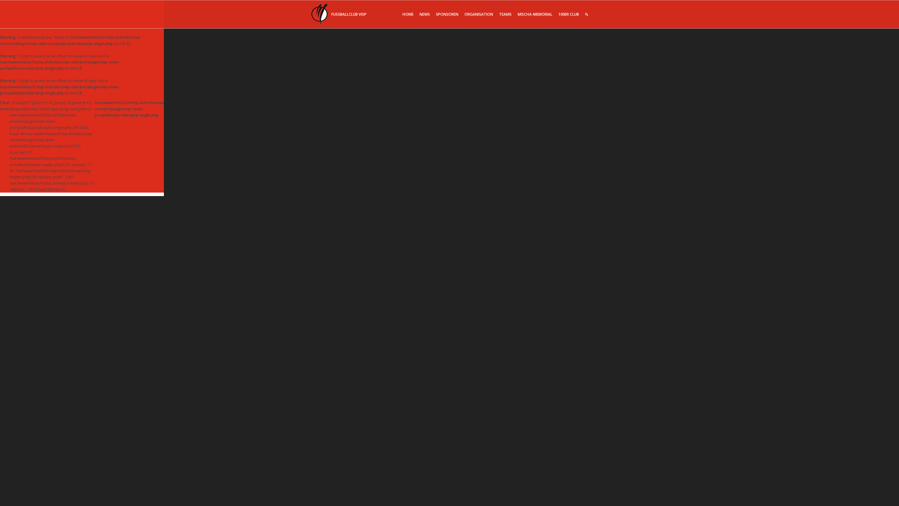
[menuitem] (407, 14)
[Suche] (586, 14)
